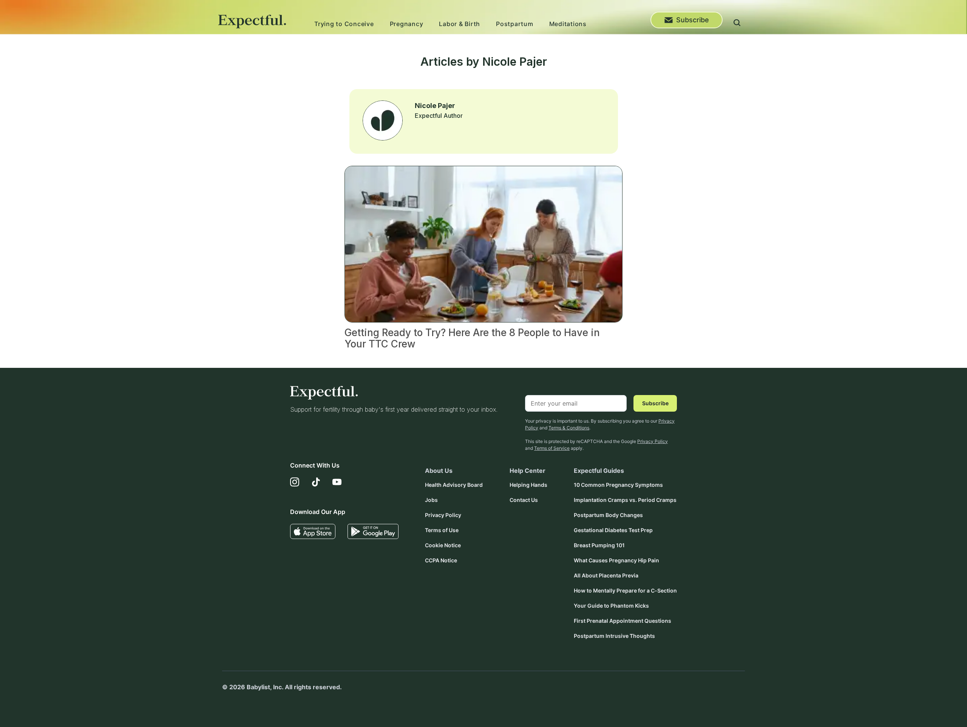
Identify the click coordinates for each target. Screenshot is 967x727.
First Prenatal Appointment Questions (622, 620)
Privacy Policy (652, 441)
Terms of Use (442, 530)
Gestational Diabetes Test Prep (613, 530)
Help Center (527, 470)
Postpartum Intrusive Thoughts (614, 636)
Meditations (568, 24)
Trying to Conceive (344, 24)
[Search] (737, 24)
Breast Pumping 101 (599, 545)
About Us (439, 470)
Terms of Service (552, 448)
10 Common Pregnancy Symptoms (618, 485)
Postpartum (514, 24)
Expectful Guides (599, 470)
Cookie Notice (443, 545)
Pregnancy (406, 24)
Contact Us (524, 500)
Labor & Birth (459, 24)
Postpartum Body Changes (608, 515)
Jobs (431, 500)
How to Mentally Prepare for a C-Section (625, 590)
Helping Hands (528, 485)
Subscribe (692, 20)
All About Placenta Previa (606, 575)
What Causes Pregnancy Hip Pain (616, 560)
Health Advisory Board (454, 485)
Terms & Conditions (568, 428)
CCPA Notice (441, 560)
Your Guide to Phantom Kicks (611, 605)
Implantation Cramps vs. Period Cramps (625, 500)
